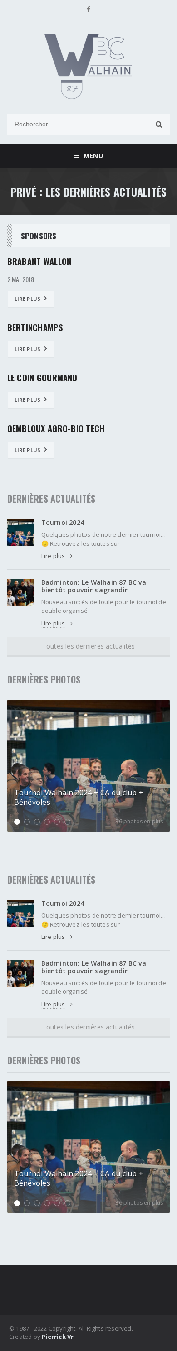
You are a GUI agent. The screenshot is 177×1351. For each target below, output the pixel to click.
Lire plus (28, 298)
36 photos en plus (139, 821)
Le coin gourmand (42, 378)
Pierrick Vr (58, 1336)
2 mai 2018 (20, 279)
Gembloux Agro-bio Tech (56, 428)
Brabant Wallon (39, 261)
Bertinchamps (35, 327)
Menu (91, 155)
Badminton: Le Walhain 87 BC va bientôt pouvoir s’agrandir (93, 586)
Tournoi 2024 (62, 522)
